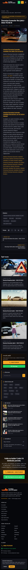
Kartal (16, 387)
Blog (7, 10)
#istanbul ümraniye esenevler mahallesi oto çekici (14, 215)
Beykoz (11, 384)
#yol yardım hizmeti (7, 223)
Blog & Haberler (14, 441)
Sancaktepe (11, 390)
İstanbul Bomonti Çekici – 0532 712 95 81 (13, 311)
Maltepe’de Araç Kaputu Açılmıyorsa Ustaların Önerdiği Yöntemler (15, 424)
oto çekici (10, 75)
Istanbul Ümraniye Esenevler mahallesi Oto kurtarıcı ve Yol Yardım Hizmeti (14, 114)
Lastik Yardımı (4, 511)
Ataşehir (5, 384)
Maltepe (21, 387)
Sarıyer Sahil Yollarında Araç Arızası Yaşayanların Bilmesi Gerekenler (15, 412)
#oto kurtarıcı (18, 218)
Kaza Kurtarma (4, 519)
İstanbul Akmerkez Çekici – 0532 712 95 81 (13, 343)
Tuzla (12, 393)
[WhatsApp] (19, 2)
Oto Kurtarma (4, 507)
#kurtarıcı (5, 218)
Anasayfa (3, 10)
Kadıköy (10, 387)
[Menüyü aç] (25, 2)
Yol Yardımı (3, 509)
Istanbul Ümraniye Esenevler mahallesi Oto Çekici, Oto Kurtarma (13, 50)
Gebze (5, 387)
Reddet (5, 566)
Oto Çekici (3, 504)
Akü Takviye (4, 513)
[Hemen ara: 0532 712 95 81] (22, 2)
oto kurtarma (6, 56)
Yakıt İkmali (3, 515)
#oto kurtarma (6, 221)
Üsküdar (5, 396)
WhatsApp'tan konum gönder (14, 477)
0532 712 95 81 (15, 362)
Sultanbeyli (6, 393)
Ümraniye (17, 393)
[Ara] (23, 375)
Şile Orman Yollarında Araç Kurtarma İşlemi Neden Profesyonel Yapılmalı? (16, 406)
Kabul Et (12, 566)
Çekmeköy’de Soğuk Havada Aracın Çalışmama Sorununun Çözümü (15, 418)
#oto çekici (11, 218)
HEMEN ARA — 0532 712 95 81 (15, 472)
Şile (17, 390)
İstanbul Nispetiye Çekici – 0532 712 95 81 (13, 280)
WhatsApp (14, 366)
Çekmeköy (17, 384)
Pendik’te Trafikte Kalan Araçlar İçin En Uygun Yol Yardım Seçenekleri (16, 431)
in (18, 230)
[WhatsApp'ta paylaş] (8, 230)
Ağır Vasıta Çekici (5, 517)
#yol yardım (13, 221)
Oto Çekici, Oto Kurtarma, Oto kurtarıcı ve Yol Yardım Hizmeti (13, 17)
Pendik (5, 390)
